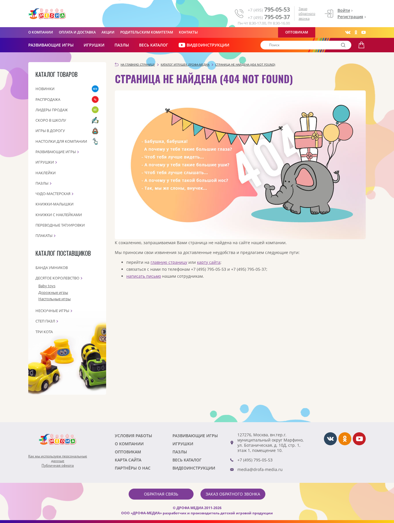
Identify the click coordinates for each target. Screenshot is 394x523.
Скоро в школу (50, 120)
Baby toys (46, 285)
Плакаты (43, 235)
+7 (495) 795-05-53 (255, 460)
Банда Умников (51, 267)
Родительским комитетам (146, 32)
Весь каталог (153, 45)
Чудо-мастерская (52, 193)
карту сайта (208, 262)
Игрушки (94, 45)
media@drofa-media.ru (260, 469)
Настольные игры (54, 298)
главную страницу (169, 262)
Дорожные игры (53, 292)
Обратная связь (161, 494)
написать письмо (143, 276)
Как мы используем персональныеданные (57, 458)
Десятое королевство (57, 278)
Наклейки (45, 172)
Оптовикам (296, 32)
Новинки (45, 88)
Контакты (188, 32)
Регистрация (350, 16)
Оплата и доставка (77, 32)
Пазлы (122, 45)
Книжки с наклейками (58, 214)
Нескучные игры (52, 310)
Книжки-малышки (54, 204)
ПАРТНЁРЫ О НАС (133, 468)
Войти (343, 10)
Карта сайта (128, 460)
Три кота (44, 331)
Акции (108, 32)
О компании (40, 32)
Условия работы (133, 435)
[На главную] (47, 13)
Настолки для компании (61, 141)
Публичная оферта (58, 465)
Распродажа (47, 99)
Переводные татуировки (60, 225)
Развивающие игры (55, 151)
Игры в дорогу (50, 130)
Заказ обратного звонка (307, 13)
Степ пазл (45, 321)
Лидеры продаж (51, 109)
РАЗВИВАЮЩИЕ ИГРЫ (51, 45)
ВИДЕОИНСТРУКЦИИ (208, 45)
